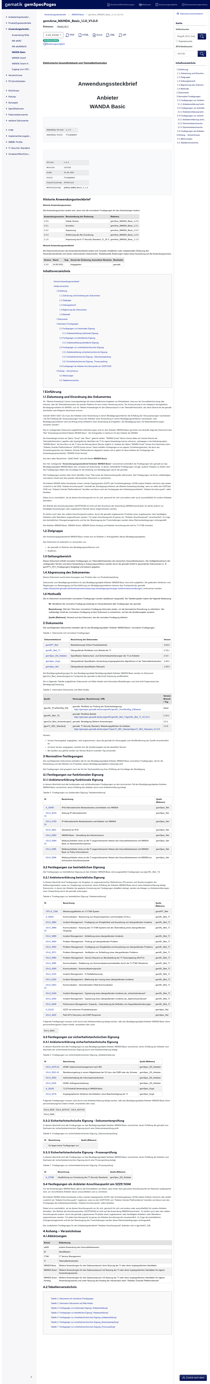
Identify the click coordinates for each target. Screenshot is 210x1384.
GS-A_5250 (51, 979)
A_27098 (50, 1177)
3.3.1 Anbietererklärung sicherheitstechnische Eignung (191, 119)
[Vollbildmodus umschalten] (31, 1378)
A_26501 (50, 917)
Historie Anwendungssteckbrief (66, 281)
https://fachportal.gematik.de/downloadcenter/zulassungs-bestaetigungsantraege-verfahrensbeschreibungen (93, 588)
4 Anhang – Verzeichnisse (188, 135)
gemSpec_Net (52, 666)
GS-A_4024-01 (50, 814)
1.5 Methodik (182, 89)
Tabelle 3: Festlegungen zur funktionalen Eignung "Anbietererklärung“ (79, 1308)
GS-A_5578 (51, 1094)
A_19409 (50, 807)
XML (112, 35)
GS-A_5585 (51, 849)
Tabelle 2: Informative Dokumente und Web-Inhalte (72, 1303)
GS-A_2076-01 (52, 1067)
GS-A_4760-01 (50, 823)
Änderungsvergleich (56, 44)
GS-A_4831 (51, 830)
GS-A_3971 (51, 952)
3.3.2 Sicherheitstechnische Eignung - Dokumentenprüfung (191, 123)
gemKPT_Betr (52, 645)
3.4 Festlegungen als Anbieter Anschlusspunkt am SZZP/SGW (191, 131)
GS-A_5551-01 (52, 1072)
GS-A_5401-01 (50, 986)
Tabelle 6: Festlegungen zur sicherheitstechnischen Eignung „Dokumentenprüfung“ (85, 1322)
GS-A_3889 (51, 936)
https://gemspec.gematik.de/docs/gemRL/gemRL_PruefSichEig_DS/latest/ (107, 709)
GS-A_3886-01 (50, 929)
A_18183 (50, 1088)
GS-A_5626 (51, 1083)
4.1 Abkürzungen (184, 139)
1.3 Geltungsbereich (185, 81)
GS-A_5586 (51, 857)
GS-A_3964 (51, 947)
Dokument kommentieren (191, 14)
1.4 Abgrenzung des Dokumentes (191, 85)
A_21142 (50, 1009)
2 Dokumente (182, 92)
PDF (72, 35)
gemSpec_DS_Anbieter (56, 656)
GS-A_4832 (51, 1015)
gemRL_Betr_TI (53, 650)
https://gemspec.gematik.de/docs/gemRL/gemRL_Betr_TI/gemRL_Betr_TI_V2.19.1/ (112, 717)
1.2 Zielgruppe (183, 77)
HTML (85, 35)
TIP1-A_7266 (52, 911)
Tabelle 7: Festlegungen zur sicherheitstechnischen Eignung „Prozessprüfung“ (83, 1327)
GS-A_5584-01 (50, 842)
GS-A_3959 (51, 941)
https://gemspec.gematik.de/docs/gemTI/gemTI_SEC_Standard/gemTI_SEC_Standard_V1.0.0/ (117, 729)
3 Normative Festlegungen (188, 96)
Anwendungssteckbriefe (55, 14)
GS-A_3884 (51, 922)
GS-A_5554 (51, 1078)
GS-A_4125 (51, 974)
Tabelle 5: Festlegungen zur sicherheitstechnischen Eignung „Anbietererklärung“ (84, 1317)
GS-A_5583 (51, 835)
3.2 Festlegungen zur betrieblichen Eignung (191, 108)
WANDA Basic (78, 14)
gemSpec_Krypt (53, 661)
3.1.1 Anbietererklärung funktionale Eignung (191, 104)
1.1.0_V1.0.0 (52, 35)
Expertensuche (185, 41)
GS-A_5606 (51, 1004)
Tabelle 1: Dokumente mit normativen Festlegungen (72, 1299)
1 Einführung (182, 69)
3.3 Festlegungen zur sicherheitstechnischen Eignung (191, 116)
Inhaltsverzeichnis (61, 286)
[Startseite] (30, 5)
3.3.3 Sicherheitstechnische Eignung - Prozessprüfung (191, 127)
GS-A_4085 (51, 963)
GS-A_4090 (51, 968)
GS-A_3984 (51, 958)
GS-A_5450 (51, 999)
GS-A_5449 (51, 993)
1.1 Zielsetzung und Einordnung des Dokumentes (191, 73)
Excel (99, 35)
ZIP (124, 35)
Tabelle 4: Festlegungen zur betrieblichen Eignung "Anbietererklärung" (79, 1313)
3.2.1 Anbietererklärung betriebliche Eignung (191, 112)
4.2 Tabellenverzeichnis (187, 143)
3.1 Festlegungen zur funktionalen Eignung (191, 100)
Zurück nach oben (195, 1377)
